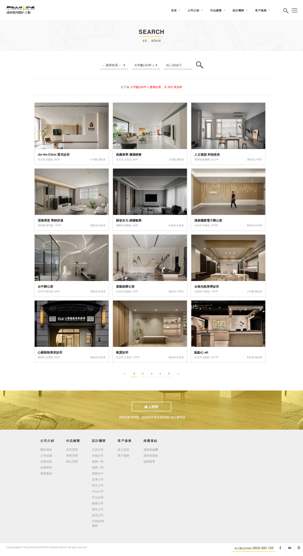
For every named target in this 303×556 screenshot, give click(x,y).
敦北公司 (97, 515)
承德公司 (97, 455)
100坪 (136, 357)
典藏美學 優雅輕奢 (129, 154)
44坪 (135, 225)
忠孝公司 (97, 479)
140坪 (214, 291)
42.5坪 (214, 159)
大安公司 (97, 449)
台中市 (41, 291)
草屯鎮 (49, 225)
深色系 (172, 225)
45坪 (57, 291)
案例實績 (46, 473)
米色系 (102, 225)
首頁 (144, 40)
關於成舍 (46, 449)
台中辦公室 (45, 286)
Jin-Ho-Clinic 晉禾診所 (54, 154)
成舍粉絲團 (150, 449)
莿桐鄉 (206, 159)
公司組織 (46, 455)
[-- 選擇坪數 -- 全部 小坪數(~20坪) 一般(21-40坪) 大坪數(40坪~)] (146, 65)
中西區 (206, 291)
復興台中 (97, 473)
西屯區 (49, 291)
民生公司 (97, 485)
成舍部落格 (150, 455)
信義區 (49, 159)
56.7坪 (214, 357)
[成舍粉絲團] (280, 548)
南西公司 (97, 503)
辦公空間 (72, 461)
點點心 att (201, 352)
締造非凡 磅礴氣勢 (129, 220)
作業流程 (46, 461)
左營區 (49, 357)
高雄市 (41, 357)
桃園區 (128, 225)
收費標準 (46, 467)
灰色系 (180, 225)
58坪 (135, 159)
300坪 (214, 225)
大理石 (258, 159)
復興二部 (97, 467)
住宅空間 (72, 449)
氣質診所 (122, 352)
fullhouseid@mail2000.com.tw (289, 548)
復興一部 (97, 461)
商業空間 (72, 455)
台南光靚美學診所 (206, 286)
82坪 (57, 159)
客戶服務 (123, 455)
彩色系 (250, 357)
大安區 (128, 159)
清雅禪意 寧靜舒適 (50, 220)
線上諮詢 (151, 406)
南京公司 (97, 509)
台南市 (198, 225)
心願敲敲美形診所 (50, 352)
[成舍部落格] (299, 548)
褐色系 (250, 225)
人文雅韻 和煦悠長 (207, 154)
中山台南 (97, 497)
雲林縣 (198, 159)
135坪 (57, 225)
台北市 (41, 159)
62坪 (57, 357)
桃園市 (119, 225)
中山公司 (97, 491)
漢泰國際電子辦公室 (208, 220)
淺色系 (102, 159)
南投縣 (41, 225)
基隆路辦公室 (125, 286)
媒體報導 (149, 461)
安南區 (206, 225)
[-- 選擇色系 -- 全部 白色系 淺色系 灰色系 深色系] (114, 65)
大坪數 (93, 159)
